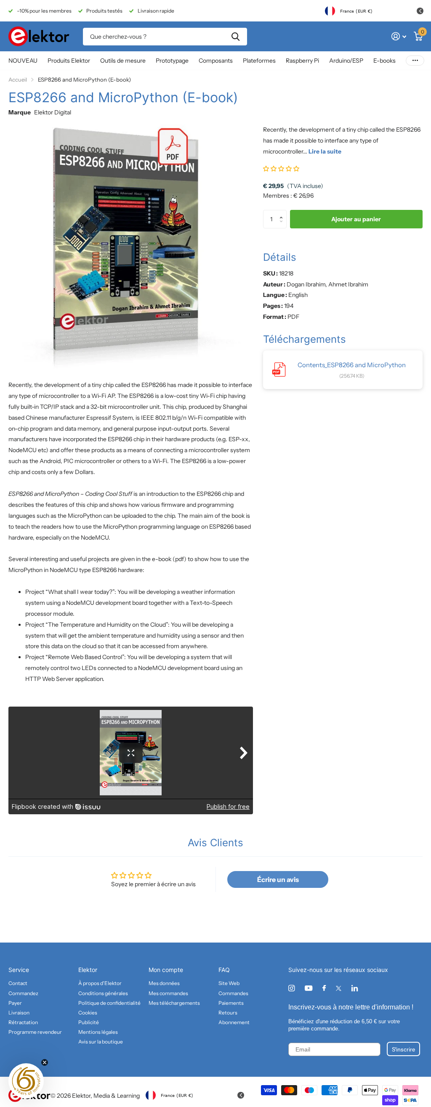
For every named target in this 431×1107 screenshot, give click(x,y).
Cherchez (235, 36)
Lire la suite (325, 151)
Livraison (18, 1012)
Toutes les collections (69, 61)
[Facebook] (324, 988)
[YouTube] (308, 988)
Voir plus (415, 60)
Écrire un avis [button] (278, 879)
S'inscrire (403, 1049)
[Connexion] (399, 36)
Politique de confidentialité (109, 1003)
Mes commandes (168, 993)
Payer (15, 1003)
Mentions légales (98, 1032)
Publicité (88, 1022)
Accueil (17, 79)
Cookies (87, 1012)
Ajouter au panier (356, 219)
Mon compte (166, 969)
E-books (384, 60)
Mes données (164, 983)
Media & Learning (116, 1095)
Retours (227, 1012)
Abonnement (234, 1022)
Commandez (23, 993)
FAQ (224, 969)
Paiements (231, 1003)
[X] (338, 988)
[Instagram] (291, 988)
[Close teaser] (44, 1062)
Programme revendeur (35, 1032)
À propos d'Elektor (100, 983)
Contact (17, 983)
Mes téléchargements (174, 1003)
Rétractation (23, 1022)
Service (18, 969)
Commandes (233, 993)
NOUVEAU (22, 60)
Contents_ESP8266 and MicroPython (352, 365)
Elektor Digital (52, 112)
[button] (281, 168)
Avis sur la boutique (100, 1041)
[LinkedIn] (354, 988)
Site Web (228, 983)
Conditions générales (103, 993)
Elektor (87, 969)
